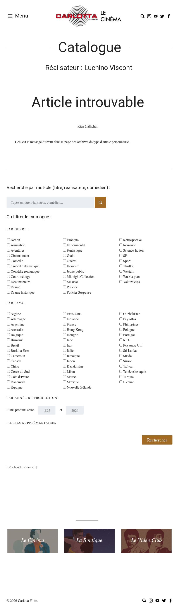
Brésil (15, 345)
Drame (15, 287)
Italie (70, 350)
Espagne (16, 387)
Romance (129, 245)
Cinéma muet (20, 255)
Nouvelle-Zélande (79, 387)
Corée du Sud (20, 371)
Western (128, 271)
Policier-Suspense (79, 292)
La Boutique (89, 539)
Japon (71, 361)
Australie (17, 329)
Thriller (128, 266)
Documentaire (20, 281)
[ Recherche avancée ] (22, 467)
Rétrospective (132, 239)
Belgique (17, 334)
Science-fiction (133, 250)
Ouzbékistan (131, 313)
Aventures (17, 250)
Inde (70, 340)
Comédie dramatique (25, 266)
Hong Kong (75, 329)
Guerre (71, 260)
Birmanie (17, 340)
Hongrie (72, 334)
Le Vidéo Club (146, 539)
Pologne (128, 329)
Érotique (73, 239)
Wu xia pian (131, 276)
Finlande (73, 319)
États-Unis (74, 313)
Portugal (129, 334)
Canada (16, 361)
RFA (126, 340)
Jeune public (75, 271)
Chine (15, 366)
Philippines (130, 324)
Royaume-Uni (132, 345)
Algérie (16, 313)
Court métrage (20, 276)
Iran (69, 345)
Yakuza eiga (131, 281)
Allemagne (18, 319)
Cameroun (18, 355)
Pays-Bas (129, 319)
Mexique (73, 382)
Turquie (128, 376)
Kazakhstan (75, 366)
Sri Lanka (130, 350)
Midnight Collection (81, 276)
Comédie (17, 260)
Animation (18, 245)
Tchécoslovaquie (134, 371)
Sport (127, 260)
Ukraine (128, 382)
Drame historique (22, 292)
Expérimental (76, 245)
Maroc (71, 376)
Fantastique (74, 250)
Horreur (72, 266)
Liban (71, 371)
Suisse (127, 361)
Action (15, 239)
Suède (127, 355)
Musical (72, 281)
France (71, 324)
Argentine (17, 324)
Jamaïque (73, 355)
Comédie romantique (25, 271)
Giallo (71, 255)
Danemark (18, 382)
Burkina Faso (20, 350)
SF (125, 255)
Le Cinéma (32, 539)
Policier (72, 287)
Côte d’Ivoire (20, 376)
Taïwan (128, 366)
